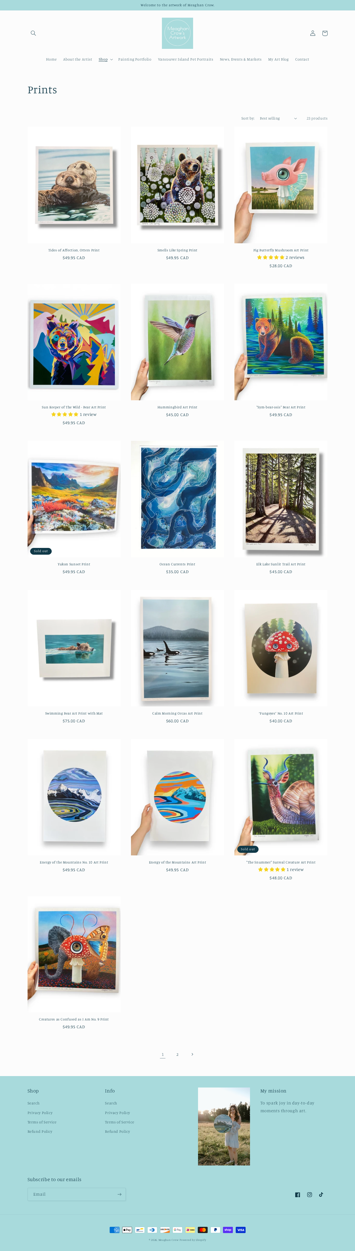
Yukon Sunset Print (74, 564)
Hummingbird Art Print (177, 407)
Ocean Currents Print (177, 564)
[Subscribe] (119, 1194)
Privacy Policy (40, 1112)
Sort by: (247, 118)
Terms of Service (42, 1122)
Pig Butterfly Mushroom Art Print (281, 250)
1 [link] (163, 1054)
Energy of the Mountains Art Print (177, 862)
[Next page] (192, 1054)
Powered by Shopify (193, 1239)
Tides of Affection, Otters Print (74, 250)
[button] (34, 33)
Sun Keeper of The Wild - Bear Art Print (74, 407)
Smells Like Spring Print (177, 250)
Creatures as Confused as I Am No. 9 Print (74, 1019)
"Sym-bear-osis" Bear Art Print (281, 407)
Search (34, 1103)
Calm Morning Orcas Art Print (177, 713)
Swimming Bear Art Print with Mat (74, 713)
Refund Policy (40, 1131)
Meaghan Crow (169, 1239)
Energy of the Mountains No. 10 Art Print (74, 862)
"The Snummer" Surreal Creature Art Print (280, 862)
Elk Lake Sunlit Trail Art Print (281, 564)
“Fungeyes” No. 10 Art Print (281, 713)
